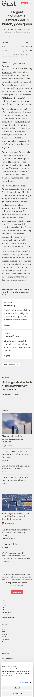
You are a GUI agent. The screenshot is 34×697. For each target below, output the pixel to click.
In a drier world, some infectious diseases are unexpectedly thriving (16, 533)
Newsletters (5, 653)
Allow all (17, 688)
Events (4, 656)
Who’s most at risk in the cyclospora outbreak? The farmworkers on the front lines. (16, 556)
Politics (4, 607)
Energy (4, 605)
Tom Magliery (25, 68)
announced (7, 72)
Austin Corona (9, 523)
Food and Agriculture (8, 617)
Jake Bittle (5, 460)
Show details (24, 682)
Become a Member (7, 658)
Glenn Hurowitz (6, 37)
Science (16, 394)
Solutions (4, 610)
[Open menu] (30, 3)
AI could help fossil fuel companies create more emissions (12, 439)
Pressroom (5, 641)
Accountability (6, 612)
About (3, 629)
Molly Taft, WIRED (7, 446)
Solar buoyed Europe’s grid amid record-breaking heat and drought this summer (16, 516)
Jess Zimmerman (7, 394)
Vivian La (4, 483)
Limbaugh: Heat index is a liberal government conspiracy (17, 385)
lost (9, 98)
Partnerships (5, 639)
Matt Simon (5, 472)
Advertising (5, 661)
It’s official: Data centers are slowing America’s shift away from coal (15, 454)
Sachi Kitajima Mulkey (8, 538)
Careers (4, 636)
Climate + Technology (26, 46)
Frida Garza (5, 561)
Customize (16, 693)
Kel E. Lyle (5, 547)
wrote (8, 186)
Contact (4, 634)
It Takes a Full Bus (10, 544)
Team (3, 631)
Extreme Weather (7, 615)
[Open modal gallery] (22, 64)
